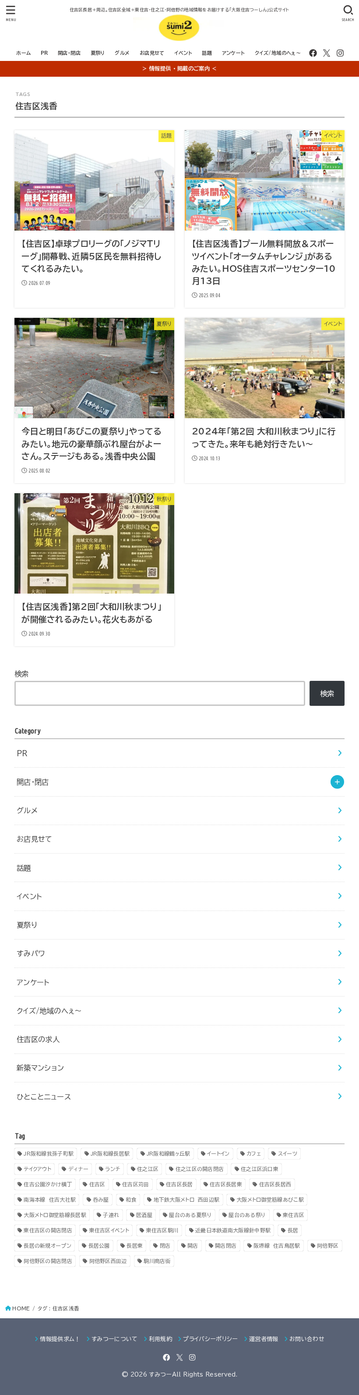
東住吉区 (293, 1214)
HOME (21, 1308)
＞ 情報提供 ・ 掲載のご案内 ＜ (179, 68)
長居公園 (99, 1245)
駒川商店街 (157, 1260)
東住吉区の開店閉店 (48, 1230)
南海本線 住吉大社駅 (50, 1199)
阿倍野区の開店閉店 (48, 1260)
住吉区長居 (179, 1184)
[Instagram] (340, 53)
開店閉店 (225, 1245)
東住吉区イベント (109, 1230)
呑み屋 (101, 1199)
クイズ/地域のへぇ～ (278, 52)
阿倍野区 (327, 1245)
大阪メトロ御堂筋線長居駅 (55, 1214)
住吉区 (97, 1184)
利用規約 (160, 1339)
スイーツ (287, 1153)
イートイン (218, 1153)
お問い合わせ (306, 1339)
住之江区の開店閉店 (200, 1168)
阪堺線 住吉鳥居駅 (276, 1245)
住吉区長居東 (226, 1184)
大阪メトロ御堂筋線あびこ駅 (270, 1199)
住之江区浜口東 (259, 1168)
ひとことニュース (44, 1096)
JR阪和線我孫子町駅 (49, 1153)
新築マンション (40, 1067)
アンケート (233, 52)
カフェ (253, 1153)
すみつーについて (115, 1339)
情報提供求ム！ (60, 1339)
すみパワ (31, 953)
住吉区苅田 (135, 1184)
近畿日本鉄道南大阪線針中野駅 (233, 1230)
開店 (192, 1245)
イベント (183, 52)
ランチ (112, 1168)
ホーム (23, 52)
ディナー (78, 1168)
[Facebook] (313, 53)
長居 (293, 1230)
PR (44, 52)
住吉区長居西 (275, 1184)
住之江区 (147, 1168)
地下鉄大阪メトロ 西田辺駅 (187, 1199)
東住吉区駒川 (162, 1230)
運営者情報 (263, 1339)
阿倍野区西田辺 (108, 1260)
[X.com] (327, 53)
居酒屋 (144, 1214)
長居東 (135, 1245)
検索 (21, 673)
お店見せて (152, 52)
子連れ (111, 1214)
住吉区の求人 (38, 1039)
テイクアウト (37, 1168)
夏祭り (98, 52)
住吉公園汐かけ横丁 (48, 1184)
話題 (207, 52)
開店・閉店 (69, 52)
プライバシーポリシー (210, 1339)
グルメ (122, 52)
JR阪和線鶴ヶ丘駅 (168, 1153)
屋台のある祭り (247, 1214)
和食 (131, 1199)
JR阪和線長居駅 (110, 1153)
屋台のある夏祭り (190, 1214)
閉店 (165, 1245)
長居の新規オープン (47, 1245)
